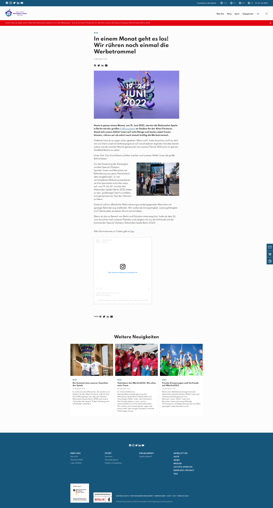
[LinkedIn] (103, 64)
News (96, 33)
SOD (169, 496)
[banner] (136, 13)
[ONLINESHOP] (271, 254)
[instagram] (133, 445)
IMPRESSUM (160, 496)
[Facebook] (7, 2)
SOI (174, 496)
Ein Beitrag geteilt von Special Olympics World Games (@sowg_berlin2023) (122, 300)
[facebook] (130, 445)
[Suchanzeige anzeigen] (267, 14)
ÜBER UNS (75, 453)
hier (132, 231)
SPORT (108, 453)
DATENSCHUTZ (122, 496)
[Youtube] (21, 2)
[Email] (106, 64)
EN (258, 14)
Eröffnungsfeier (127, 129)
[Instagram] (10, 2)
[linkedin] (139, 445)
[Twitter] (14, 2)
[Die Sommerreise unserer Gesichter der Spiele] (91, 360)
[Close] (270, 23)
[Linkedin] (18, 2)
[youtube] (142, 445)
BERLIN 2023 (183, 496)
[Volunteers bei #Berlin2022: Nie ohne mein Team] (136, 360)
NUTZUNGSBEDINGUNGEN (142, 496)
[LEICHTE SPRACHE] (271, 260)
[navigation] (142, 14)
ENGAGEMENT (146, 453)
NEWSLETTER (181, 453)
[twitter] (136, 445)
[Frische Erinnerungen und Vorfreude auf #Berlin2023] (181, 360)
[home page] (16, 12)
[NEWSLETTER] (271, 247)
